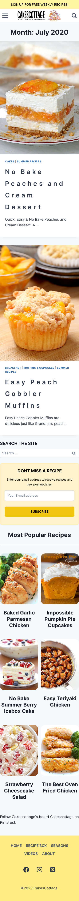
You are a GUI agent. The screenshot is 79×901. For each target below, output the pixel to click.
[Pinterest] (52, 869)
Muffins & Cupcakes (39, 367)
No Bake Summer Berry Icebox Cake (19, 704)
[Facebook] (26, 869)
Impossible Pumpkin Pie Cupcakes (59, 619)
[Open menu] (5, 15)
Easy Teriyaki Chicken (60, 701)
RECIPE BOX (36, 846)
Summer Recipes (29, 161)
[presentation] (39, 97)
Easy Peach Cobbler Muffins (32, 393)
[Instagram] (39, 869)
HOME (16, 846)
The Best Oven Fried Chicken (60, 787)
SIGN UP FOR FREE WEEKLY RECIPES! (39, 5)
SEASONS (59, 846)
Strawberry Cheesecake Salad (19, 790)
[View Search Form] (74, 15)
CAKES (9, 161)
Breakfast (13, 367)
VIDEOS (31, 854)
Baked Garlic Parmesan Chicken (19, 619)
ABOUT (48, 854)
